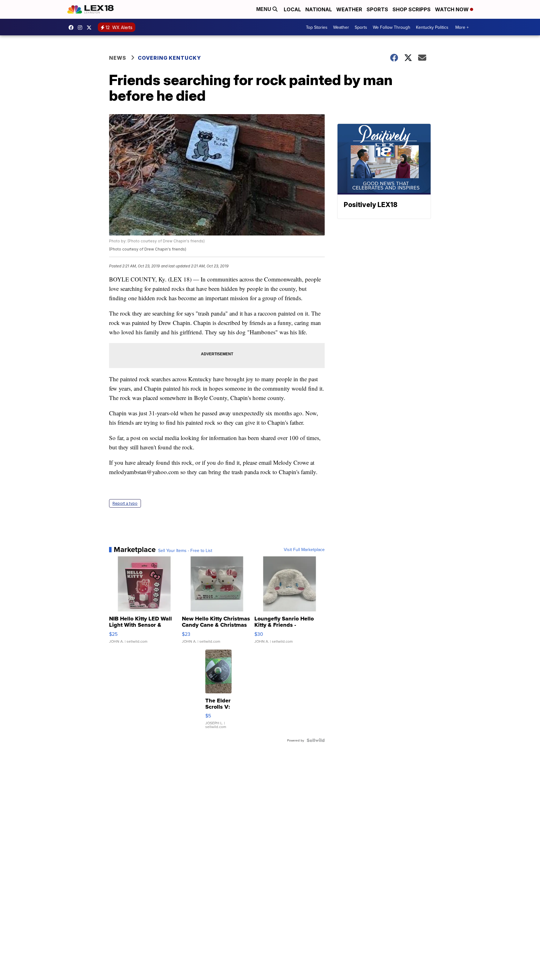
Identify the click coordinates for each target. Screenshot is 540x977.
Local (292, 9)
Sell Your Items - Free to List (185, 550)
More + (462, 27)
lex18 (72, 27)
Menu (264, 9)
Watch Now (452, 9)
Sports (377, 9)
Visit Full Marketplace (304, 549)
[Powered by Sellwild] (316, 740)
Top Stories (317, 27)
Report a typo (125, 503)
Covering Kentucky (169, 58)
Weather (349, 9)
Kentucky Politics (432, 27)
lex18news (91, 27)
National (318, 9)
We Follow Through (391, 27)
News (117, 58)
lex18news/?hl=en (81, 27)
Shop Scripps (411, 9)
